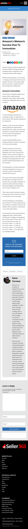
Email (5, 424)
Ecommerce (11, 37)
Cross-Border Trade (7, 510)
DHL (3, 481)
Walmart (4, 468)
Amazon (5, 37)
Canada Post (5, 479)
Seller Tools (5, 506)
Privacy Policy (18, 518)
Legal (3, 518)
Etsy (3, 462)
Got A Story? (19, 521)
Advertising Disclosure (8, 521)
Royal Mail (5, 485)
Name (5, 417)
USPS (3, 491)
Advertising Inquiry (7, 524)
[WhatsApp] (19, 62)
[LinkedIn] (12, 62)
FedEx (3, 483)
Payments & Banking (8, 502)
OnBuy (4, 464)
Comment (5, 392)
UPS (3, 489)
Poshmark (5, 466)
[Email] (21, 62)
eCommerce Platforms (8, 500)
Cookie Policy (10, 518)
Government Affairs (7, 512)
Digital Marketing (7, 504)
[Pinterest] (15, 62)
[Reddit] (17, 62)
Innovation (13, 271)
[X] (8, 62)
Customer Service (7, 508)
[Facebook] (10, 62)
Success (19, 271)
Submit (14, 256)
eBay (3, 460)
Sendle (4, 487)
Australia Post (6, 477)
